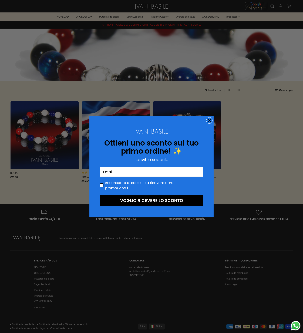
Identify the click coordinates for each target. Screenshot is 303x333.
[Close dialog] (209, 120)
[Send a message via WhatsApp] (295, 325)
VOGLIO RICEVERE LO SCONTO (151, 200)
